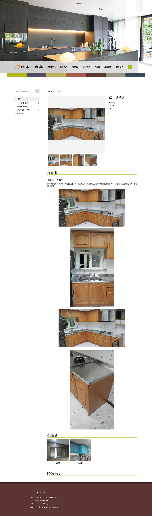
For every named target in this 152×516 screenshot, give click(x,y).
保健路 (80, 463)
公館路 (57, 463)
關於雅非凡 (51, 67)
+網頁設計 (143, 514)
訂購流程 (86, 67)
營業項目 (75, 67)
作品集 (97, 67)
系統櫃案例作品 (23, 110)
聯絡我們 (119, 67)
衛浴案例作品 (22, 106)
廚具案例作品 (22, 103)
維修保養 (108, 67)
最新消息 (63, 67)
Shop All (49, 91)
